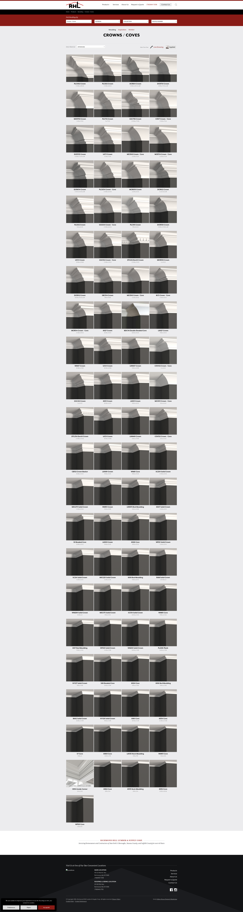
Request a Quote (170, 880)
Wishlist (131, 30)
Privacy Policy (116, 899)
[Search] (176, 5)
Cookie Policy (70, 901)
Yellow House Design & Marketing (167, 899)
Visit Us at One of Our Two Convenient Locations (86, 865)
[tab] (106, 5)
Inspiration (122, 30)
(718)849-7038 (151, 5)
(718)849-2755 (98, 889)
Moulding (112, 30)
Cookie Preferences (81, 901)
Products (173, 871)
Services (174, 874)
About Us (173, 877)
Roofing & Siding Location (105, 882)
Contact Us (172, 883)
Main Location (100, 870)
